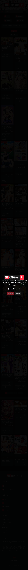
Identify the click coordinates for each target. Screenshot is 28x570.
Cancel (18, 293)
